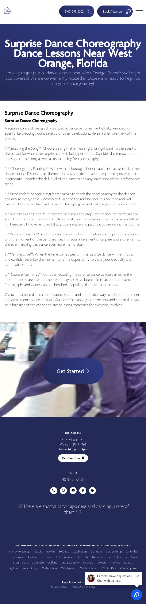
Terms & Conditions (83, 587)
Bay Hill (50, 551)
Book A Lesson (112, 11)
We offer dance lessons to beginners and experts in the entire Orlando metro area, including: (73, 545)
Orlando (88, 562)
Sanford (128, 562)
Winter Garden (89, 568)
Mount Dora (20, 562)
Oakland (52, 562)
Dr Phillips (132, 551)
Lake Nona (131, 557)
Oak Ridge (38, 562)
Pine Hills (115, 562)
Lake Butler (114, 557)
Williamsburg (49, 568)
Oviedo (101, 562)
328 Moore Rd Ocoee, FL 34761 (73, 442)
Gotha (32, 557)
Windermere (68, 568)
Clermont (96, 551)
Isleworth (82, 557)
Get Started (70, 371)
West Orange (30, 568)
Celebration (80, 551)
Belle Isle (64, 551)
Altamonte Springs (19, 551)
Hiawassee (46, 557)
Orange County (70, 562)
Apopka (38, 551)
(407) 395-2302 (74, 11)
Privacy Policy (59, 587)
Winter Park (109, 568)
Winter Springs (128, 568)
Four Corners (16, 557)
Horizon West (64, 557)
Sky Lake (14, 568)
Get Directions (71, 458)
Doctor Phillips (114, 551)
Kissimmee (98, 557)
